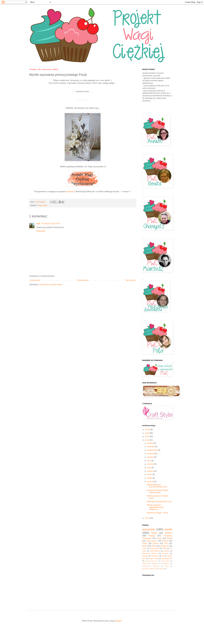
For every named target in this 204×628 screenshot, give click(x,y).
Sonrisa (166, 551)
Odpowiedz (41, 231)
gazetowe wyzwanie (149, 568)
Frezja (39, 205)
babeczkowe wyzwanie (150, 566)
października (152, 450)
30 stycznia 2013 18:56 (50, 224)
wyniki (45, 205)
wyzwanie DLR (166, 558)
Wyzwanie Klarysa (149, 553)
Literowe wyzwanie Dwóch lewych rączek (157, 491)
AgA (38, 224)
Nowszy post (35, 280)
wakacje (161, 568)
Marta (144, 546)
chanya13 (164, 546)
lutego (150, 478)
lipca (149, 461)
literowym (71, 191)
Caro (144, 548)
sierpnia (150, 457)
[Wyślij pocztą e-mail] (51, 201)
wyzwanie (148, 529)
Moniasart (154, 556)
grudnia (150, 443)
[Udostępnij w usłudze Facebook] (60, 201)
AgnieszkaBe (154, 548)
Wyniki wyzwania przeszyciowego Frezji (157, 486)
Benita (169, 538)
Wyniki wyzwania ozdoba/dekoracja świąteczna (155, 507)
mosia (159, 538)
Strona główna (83, 280)
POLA (144, 543)
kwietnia (150, 471)
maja (149, 468)
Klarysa (165, 541)
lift (163, 556)
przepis (145, 556)
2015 (147, 433)
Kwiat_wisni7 (151, 541)
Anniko (154, 533)
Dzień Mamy (165, 561)
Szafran (168, 533)
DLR (166, 543)
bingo (167, 566)
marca (150, 474)
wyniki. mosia (153, 558)
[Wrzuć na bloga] (54, 201)
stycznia (150, 481)
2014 (147, 437)
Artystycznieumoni (151, 561)
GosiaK (156, 543)
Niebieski (154, 563)
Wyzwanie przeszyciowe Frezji (159, 502)
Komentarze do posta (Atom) (50, 285)
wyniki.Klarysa (155, 551)
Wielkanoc (165, 563)
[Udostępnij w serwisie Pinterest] (62, 201)
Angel (153, 546)
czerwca (150, 464)
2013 (147, 440)
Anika (164, 548)
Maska (144, 563)
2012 (147, 518)
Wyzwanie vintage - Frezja (157, 513)
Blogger (118, 621)
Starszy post (130, 280)
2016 (147, 429)
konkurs (165, 553)
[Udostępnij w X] (57, 201)
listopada (151, 447)
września (151, 454)
